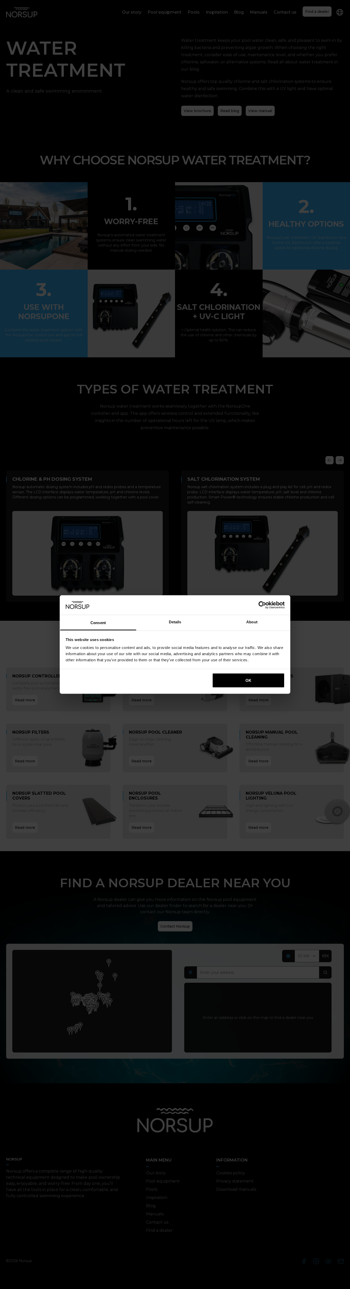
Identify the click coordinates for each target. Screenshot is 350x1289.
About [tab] (252, 622)
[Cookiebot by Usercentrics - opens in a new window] (262, 605)
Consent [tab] (98, 623)
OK (248, 680)
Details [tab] (175, 622)
